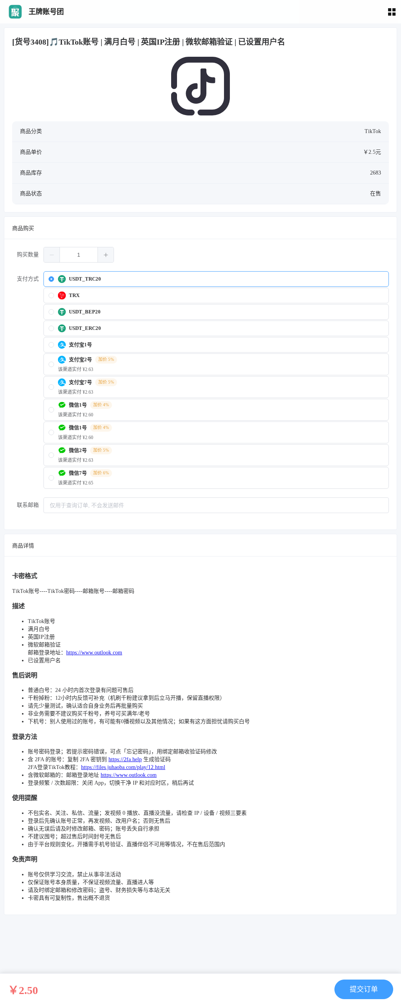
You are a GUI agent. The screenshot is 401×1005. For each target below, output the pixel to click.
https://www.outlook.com (94, 653)
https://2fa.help (125, 759)
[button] (52, 254)
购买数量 (28, 255)
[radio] (216, 279)
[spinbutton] (78, 255)
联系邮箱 (28, 505)
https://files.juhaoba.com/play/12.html (123, 767)
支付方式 (28, 279)
